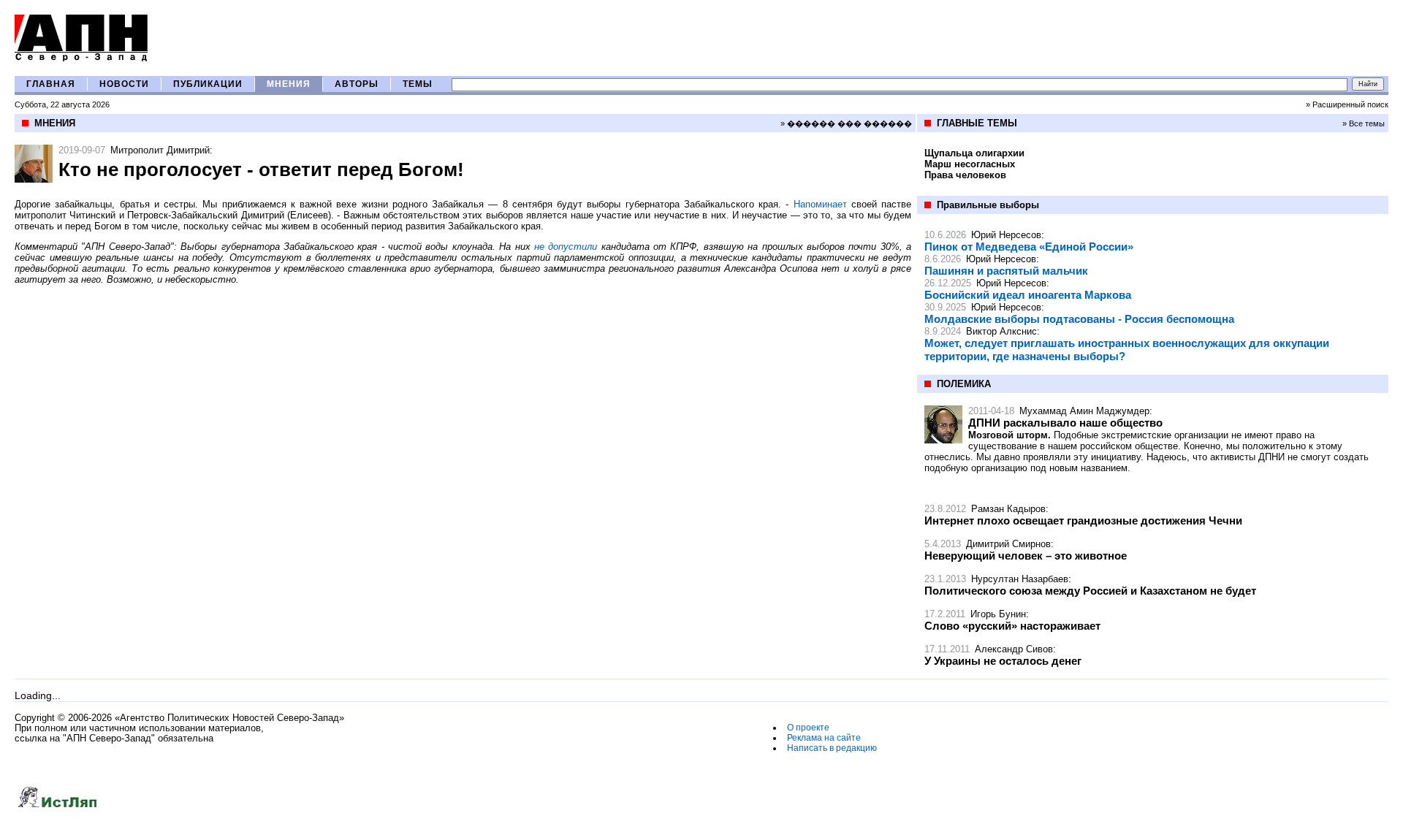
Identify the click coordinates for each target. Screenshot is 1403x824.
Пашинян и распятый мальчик (1006, 270)
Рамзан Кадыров (1008, 508)
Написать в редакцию (832, 748)
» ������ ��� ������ (846, 123)
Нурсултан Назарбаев (1019, 578)
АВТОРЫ (357, 84)
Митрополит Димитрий (160, 150)
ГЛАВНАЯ (50, 84)
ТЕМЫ (418, 84)
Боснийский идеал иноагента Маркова (1027, 295)
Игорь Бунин (998, 614)
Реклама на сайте (824, 738)
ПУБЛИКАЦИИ (208, 84)
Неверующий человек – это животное (1025, 555)
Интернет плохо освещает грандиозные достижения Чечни (1083, 520)
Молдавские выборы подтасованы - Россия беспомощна (1079, 319)
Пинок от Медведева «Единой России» (1028, 246)
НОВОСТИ (124, 84)
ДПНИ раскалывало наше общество (1065, 422)
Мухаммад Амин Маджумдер (1084, 410)
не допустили (565, 246)
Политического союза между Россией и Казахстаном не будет (1090, 590)
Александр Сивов (1014, 649)
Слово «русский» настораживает (1012, 625)
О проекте (808, 727)
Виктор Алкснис (1001, 331)
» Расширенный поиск (1347, 104)
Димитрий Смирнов (1008, 543)
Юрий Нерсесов (1006, 234)
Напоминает (820, 204)
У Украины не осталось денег (1002, 661)
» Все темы (1363, 123)
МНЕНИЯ (289, 84)
